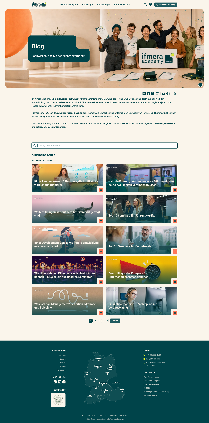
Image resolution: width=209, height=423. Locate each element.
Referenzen (61, 370)
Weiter (115, 321)
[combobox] (106, 145)
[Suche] (145, 4)
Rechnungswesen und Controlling (156, 392)
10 (107, 321)
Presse (62, 366)
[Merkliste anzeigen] (150, 4)
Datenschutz (91, 415)
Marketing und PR (150, 395)
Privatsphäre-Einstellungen (118, 415)
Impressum (102, 415)
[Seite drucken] (163, 93)
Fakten (62, 363)
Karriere (62, 359)
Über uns (62, 355)
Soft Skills (147, 388)
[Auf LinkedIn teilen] (144, 93)
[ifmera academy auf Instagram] (59, 381)
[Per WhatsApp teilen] (153, 93)
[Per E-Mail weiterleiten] (157, 93)
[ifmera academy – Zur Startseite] (39, 4)
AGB (83, 415)
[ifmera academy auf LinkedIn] (55, 381)
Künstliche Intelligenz (152, 381)
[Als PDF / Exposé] (168, 93)
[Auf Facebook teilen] (148, 93)
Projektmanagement (151, 377)
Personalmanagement (152, 384)
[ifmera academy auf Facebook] (63, 381)
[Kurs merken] (174, 93)
